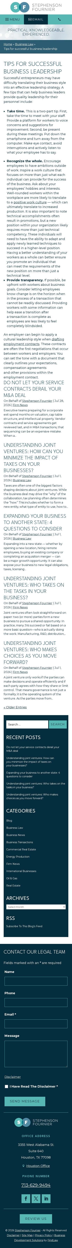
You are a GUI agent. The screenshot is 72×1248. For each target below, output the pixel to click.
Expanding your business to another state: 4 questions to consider (35, 523)
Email (10, 1014)
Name (9, 972)
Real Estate (13, 885)
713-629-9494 (36, 1185)
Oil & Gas (11, 878)
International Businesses (21, 871)
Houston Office (38, 1166)
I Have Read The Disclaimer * (34, 1086)
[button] (12, 18)
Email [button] (38, 19)
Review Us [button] (36, 1219)
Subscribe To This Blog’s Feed (24, 926)
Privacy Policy (43, 1235)
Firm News (20, 405)
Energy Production (18, 856)
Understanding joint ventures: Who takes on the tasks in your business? (35, 785)
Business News (15, 835)
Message (12, 1036)
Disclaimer (13, 1077)
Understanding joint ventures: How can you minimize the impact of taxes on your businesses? (33, 458)
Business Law (22, 480)
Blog (9, 820)
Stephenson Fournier (37, 401)
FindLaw (53, 1240)
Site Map (27, 1235)
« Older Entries (15, 707)
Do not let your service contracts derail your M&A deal (34, 389)
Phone (10, 993)
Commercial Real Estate (21, 849)
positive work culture (30, 202)
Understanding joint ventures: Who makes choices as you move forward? (32, 796)
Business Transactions (19, 842)
